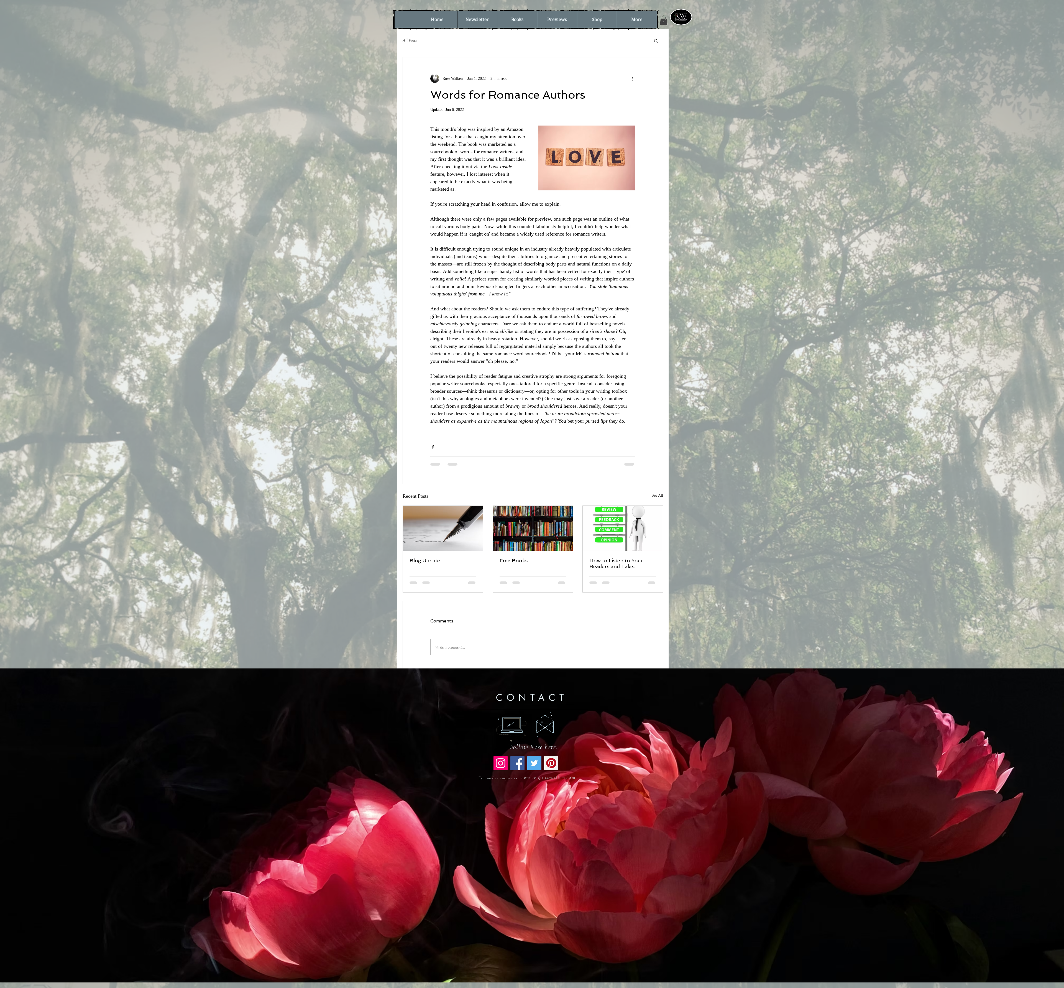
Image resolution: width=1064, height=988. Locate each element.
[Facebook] (517, 767)
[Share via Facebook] (433, 447)
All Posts (410, 40)
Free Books (514, 560)
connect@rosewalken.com (548, 782)
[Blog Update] (443, 528)
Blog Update (425, 560)
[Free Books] (533, 528)
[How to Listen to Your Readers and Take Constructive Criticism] (623, 528)
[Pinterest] (551, 767)
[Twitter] (534, 767)
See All (657, 495)
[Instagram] (500, 767)
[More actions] (632, 78)
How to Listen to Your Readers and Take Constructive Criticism (616, 563)
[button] (663, 20)
